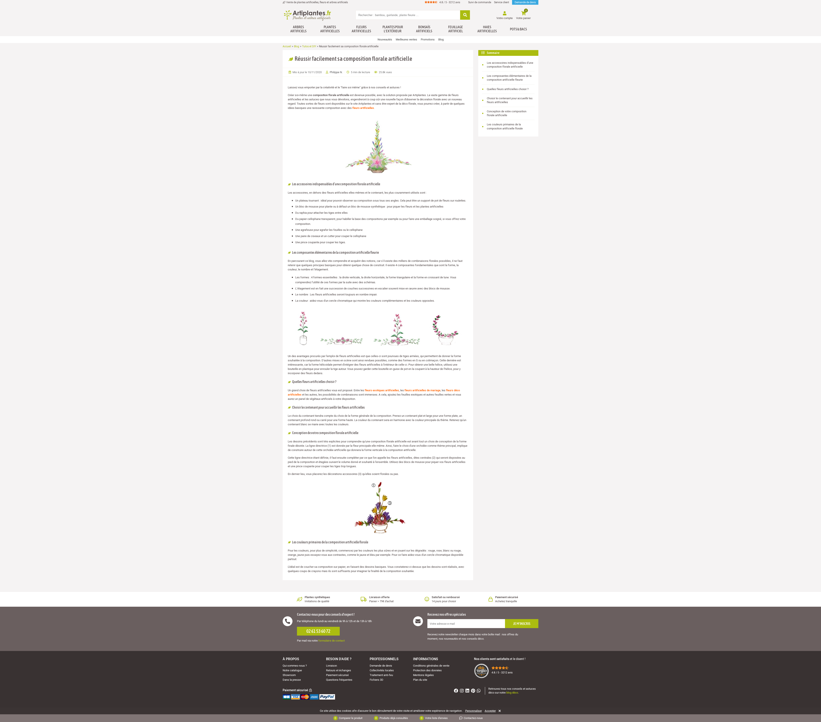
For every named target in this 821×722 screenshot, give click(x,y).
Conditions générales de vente (431, 666)
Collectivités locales (382, 670)
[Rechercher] (465, 15)
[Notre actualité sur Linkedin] (467, 691)
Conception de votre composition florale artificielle (506, 113)
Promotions (428, 39)
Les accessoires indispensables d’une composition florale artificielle (510, 65)
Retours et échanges (338, 670)
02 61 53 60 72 (318, 631)
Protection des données (427, 670)
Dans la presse (292, 680)
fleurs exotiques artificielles (382, 390)
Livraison (331, 666)
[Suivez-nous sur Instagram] (462, 691)
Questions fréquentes (339, 680)
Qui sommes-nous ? (295, 666)
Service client (501, 2)
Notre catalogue (292, 670)
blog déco (512, 693)
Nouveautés (385, 39)
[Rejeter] (498, 711)
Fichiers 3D (376, 680)
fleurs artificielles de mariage (422, 390)
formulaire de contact (331, 641)
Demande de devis (525, 2)
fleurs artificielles (363, 108)
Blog (441, 39)
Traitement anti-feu (381, 675)
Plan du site (420, 680)
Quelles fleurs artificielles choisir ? (508, 89)
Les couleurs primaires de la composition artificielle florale (505, 126)
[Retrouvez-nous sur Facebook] (456, 691)
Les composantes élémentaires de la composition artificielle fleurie (509, 78)
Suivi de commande (479, 2)
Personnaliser (473, 711)
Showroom (289, 675)
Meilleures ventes (406, 39)
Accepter (490, 711)
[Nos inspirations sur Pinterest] (473, 691)
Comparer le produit (348, 718)
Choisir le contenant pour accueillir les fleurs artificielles (510, 100)
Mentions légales (423, 675)
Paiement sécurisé (337, 675)
